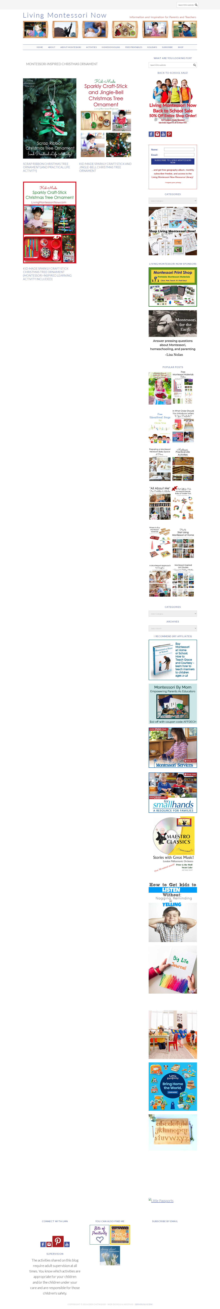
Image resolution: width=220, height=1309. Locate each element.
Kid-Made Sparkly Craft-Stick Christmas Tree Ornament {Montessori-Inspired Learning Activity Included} (47, 274)
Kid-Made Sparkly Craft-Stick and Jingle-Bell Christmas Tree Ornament (105, 167)
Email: (154, 155)
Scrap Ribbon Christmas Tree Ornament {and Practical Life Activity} (46, 167)
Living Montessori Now (110, 25)
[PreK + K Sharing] (120, 1243)
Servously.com (144, 1304)
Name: (154, 149)
